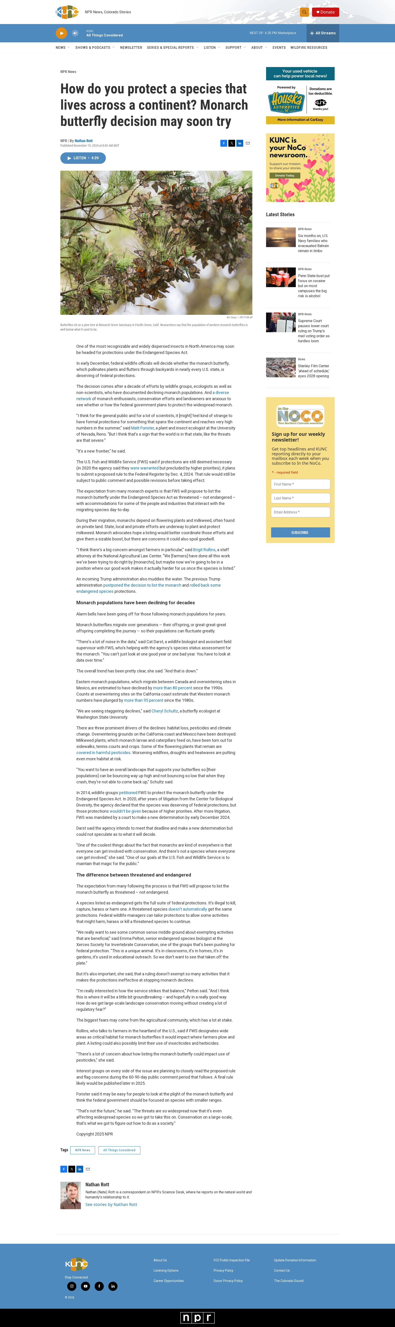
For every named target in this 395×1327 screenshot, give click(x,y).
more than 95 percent (143, 700)
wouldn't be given (125, 811)
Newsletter (131, 47)
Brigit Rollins (204, 549)
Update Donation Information (295, 1260)
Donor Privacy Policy (228, 1281)
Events (279, 47)
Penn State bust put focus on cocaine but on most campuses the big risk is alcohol (314, 286)
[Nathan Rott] (70, 1195)
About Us (160, 1260)
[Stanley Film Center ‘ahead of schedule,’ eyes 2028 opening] (281, 367)
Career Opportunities (169, 1281)
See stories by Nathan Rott (111, 1204)
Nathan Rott (84, 140)
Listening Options (166, 1270)
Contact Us (282, 1270)
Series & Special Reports (170, 47)
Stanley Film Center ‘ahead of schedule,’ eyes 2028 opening (313, 371)
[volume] (75, 33)
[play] (61, 33)
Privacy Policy (223, 1270)
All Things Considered (119, 1150)
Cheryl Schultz (165, 711)
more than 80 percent (172, 687)
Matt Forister (142, 428)
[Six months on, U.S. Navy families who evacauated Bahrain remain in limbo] (281, 237)
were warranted (144, 468)
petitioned (128, 792)
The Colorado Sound (289, 1281)
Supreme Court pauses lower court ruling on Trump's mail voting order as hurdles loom (314, 331)
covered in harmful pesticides (103, 752)
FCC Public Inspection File (232, 1260)
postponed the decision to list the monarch (142, 585)
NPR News (68, 71)
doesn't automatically (187, 909)
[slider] (82, 33)
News (301, 359)
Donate (327, 12)
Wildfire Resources (309, 47)
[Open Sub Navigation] (69, 47)
